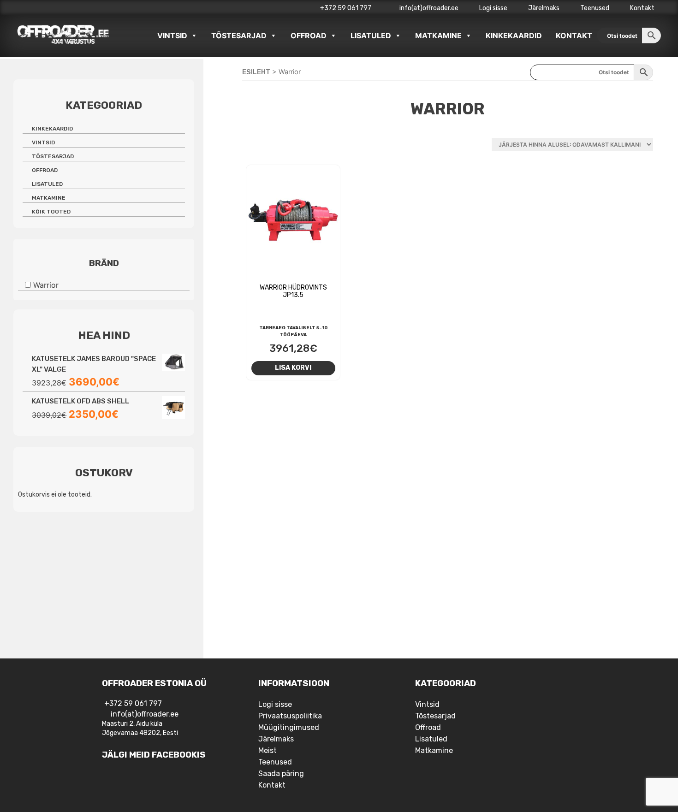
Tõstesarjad (239, 35)
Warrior (46, 285)
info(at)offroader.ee (428, 8)
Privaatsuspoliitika (290, 715)
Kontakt (642, 8)
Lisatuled (371, 35)
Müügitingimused (288, 727)
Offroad (309, 35)
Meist (267, 750)
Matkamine (438, 35)
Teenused (594, 8)
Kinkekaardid (514, 35)
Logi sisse (493, 8)
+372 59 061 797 (345, 8)
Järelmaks (543, 8)
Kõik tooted (51, 211)
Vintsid (172, 35)
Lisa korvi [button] (293, 367)
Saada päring (281, 773)
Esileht (256, 72)
